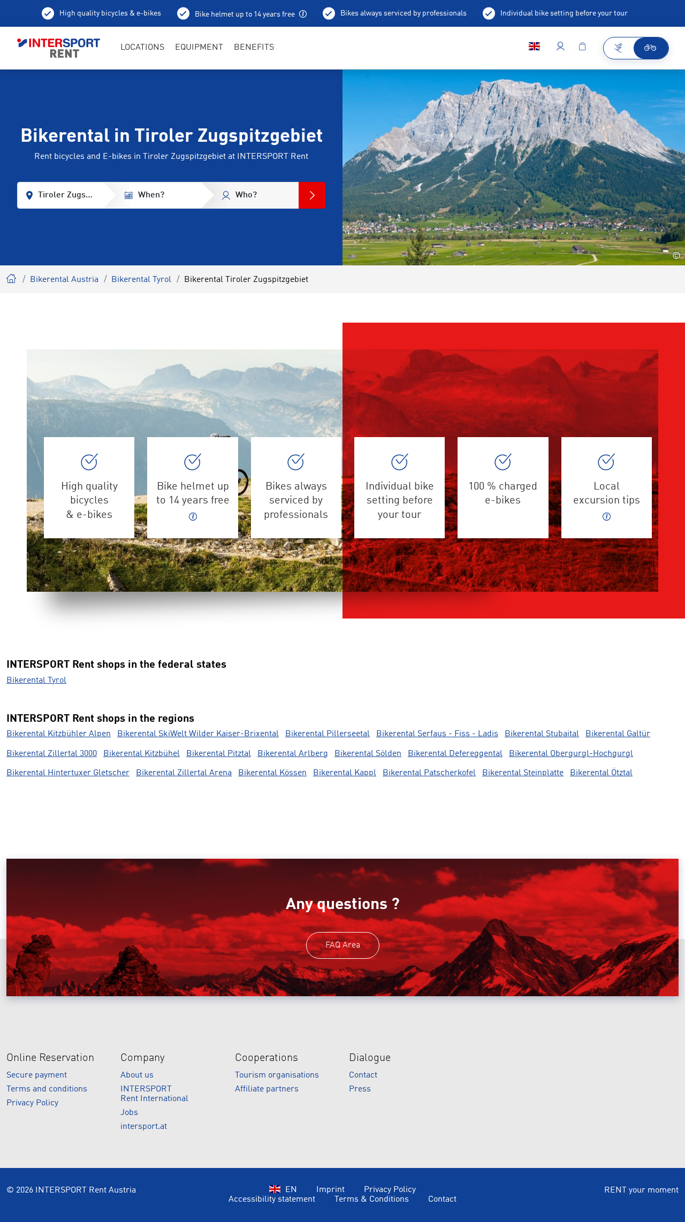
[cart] (582, 48)
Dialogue (370, 1058)
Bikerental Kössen (272, 773)
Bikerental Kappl (344, 773)
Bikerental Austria (64, 280)
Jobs (129, 1113)
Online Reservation (50, 1058)
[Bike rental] (651, 48)
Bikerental (11, 277)
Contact (363, 1075)
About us (137, 1075)
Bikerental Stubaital (542, 734)
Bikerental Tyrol (141, 280)
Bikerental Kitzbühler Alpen (58, 734)
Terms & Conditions (371, 1199)
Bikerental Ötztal (601, 773)
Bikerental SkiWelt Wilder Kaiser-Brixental (198, 734)
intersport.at (143, 1126)
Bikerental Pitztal (218, 754)
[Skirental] (619, 48)
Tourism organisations (277, 1075)
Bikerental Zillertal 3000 (51, 754)
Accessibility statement (272, 1199)
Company (142, 1058)
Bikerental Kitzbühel (141, 754)
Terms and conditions (46, 1089)
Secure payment (36, 1075)
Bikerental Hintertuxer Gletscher (68, 773)
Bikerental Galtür (617, 734)
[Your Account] (560, 48)
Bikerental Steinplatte (523, 773)
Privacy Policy (32, 1103)
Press (360, 1089)
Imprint (330, 1190)
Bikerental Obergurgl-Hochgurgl (571, 754)
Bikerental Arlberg (292, 754)
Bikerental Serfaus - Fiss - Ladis (437, 734)
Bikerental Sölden (367, 754)
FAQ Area (342, 945)
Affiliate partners (267, 1089)
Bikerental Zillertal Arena (184, 773)
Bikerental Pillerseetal (327, 734)
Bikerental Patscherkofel (429, 773)
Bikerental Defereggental (455, 754)
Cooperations (266, 1058)
